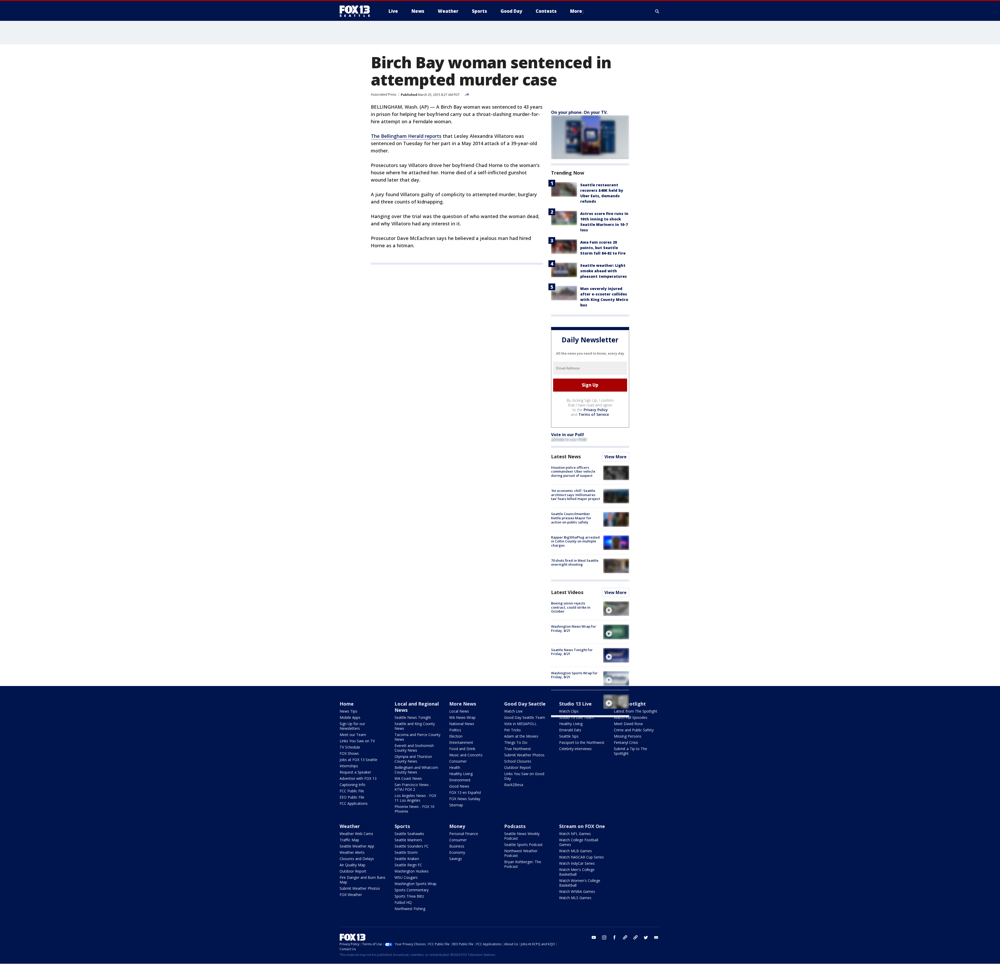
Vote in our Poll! (567, 434)
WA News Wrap (462, 717)
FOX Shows (349, 753)
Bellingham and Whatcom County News (416, 770)
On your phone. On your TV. (579, 112)
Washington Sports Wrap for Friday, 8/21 (574, 675)
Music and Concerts (466, 754)
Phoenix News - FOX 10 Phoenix (414, 809)
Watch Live (513, 711)
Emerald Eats (570, 729)
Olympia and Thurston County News (413, 759)
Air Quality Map (352, 864)
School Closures (517, 761)
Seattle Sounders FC (412, 846)
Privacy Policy (596, 409)
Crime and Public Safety (634, 729)
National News (461, 723)
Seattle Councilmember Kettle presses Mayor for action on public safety (571, 517)
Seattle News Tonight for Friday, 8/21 (572, 651)
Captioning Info (352, 784)
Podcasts (515, 826)
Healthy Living (461, 773)
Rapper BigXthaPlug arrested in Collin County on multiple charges (575, 541)
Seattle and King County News (415, 726)
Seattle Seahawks (409, 833)
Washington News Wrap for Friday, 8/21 (573, 628)
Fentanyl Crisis (626, 742)
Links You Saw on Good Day (524, 776)
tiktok (625, 937)
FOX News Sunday (464, 798)
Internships (349, 765)
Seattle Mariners (408, 839)
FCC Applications (354, 803)
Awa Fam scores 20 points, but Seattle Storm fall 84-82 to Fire (603, 248)
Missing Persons (627, 736)
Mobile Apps (350, 717)
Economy (457, 852)
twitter (646, 937)
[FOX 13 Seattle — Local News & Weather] (357, 11)
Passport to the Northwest (581, 742)
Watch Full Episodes (630, 717)
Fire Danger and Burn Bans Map (362, 880)
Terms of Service (593, 414)
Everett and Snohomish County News (414, 748)
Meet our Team (353, 734)
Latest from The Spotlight (635, 711)
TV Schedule (350, 747)
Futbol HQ (403, 902)
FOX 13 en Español (465, 792)
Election (456, 736)
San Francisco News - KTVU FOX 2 (413, 787)
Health (454, 767)
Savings (455, 858)
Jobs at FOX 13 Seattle (358, 759)
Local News (459, 711)
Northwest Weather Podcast (521, 853)
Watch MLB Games (575, 850)
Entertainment (461, 742)
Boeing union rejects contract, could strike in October (570, 607)
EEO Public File (352, 797)
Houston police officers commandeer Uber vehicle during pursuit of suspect (573, 471)
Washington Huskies (412, 871)
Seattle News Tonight (413, 717)
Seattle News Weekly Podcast (522, 836)
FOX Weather (351, 894)
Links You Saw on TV (357, 740)
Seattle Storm (406, 852)
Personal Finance (463, 833)
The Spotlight (630, 704)
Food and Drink (462, 748)
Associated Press (383, 94)
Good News (459, 786)
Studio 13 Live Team (576, 717)
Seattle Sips (569, 736)
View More (615, 457)
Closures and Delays (357, 858)
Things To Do (515, 742)
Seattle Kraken (407, 858)
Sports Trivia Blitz (409, 896)
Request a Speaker (355, 772)
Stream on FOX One (582, 826)
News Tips (348, 711)
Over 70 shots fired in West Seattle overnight (573, 698)
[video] (616, 608)
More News (462, 704)
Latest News (566, 456)
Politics (455, 729)
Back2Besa (513, 784)
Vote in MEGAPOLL (520, 723)
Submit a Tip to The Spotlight (630, 751)
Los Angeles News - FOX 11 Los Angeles (415, 798)
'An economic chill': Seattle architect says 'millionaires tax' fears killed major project (575, 494)
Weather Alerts (352, 852)
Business (456, 846)
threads (635, 937)
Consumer (458, 761)
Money (457, 826)
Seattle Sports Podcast (523, 844)
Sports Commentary (412, 889)
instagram (604, 937)
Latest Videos (567, 592)
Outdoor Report (517, 767)
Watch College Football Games (578, 842)
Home (347, 704)
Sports (402, 826)
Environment (460, 779)
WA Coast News (408, 778)
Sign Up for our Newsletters (352, 726)
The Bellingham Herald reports (406, 136)
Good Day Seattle (525, 704)
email (656, 937)
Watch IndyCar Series (577, 863)
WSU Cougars (406, 877)
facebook (614, 937)
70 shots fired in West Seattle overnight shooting (574, 562)
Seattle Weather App (357, 846)
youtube (594, 937)
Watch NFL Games (575, 833)
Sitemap (456, 804)
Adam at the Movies (521, 736)
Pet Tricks (512, 729)
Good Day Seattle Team (524, 717)
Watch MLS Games (575, 897)
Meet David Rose (628, 723)
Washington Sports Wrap (415, 883)
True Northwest (517, 748)
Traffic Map (349, 839)
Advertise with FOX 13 (358, 778)
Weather (350, 826)
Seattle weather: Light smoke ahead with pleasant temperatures (603, 271)
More (576, 11)
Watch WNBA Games (577, 891)
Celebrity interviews (575, 748)
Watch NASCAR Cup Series (581, 857)
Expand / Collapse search (657, 11)
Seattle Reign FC (408, 864)
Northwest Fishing (410, 908)
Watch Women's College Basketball (579, 883)
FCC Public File (352, 790)
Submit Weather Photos (524, 754)
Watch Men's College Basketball (577, 872)
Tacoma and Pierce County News (417, 737)
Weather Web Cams (356, 833)
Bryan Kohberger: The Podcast (522, 864)
